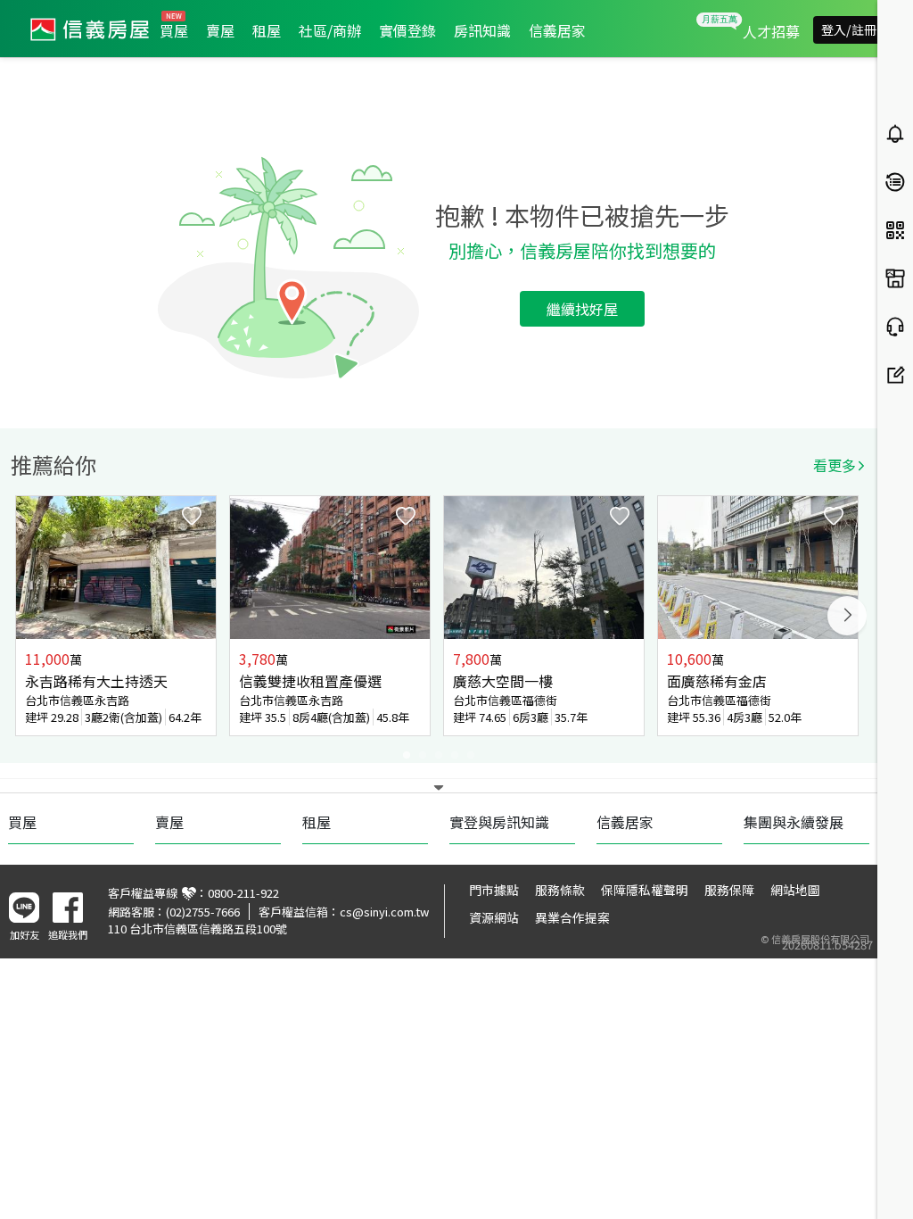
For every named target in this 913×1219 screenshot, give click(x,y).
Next (847, 615)
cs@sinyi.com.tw (384, 911)
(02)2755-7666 (203, 911)
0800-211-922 (243, 892)
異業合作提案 (572, 917)
